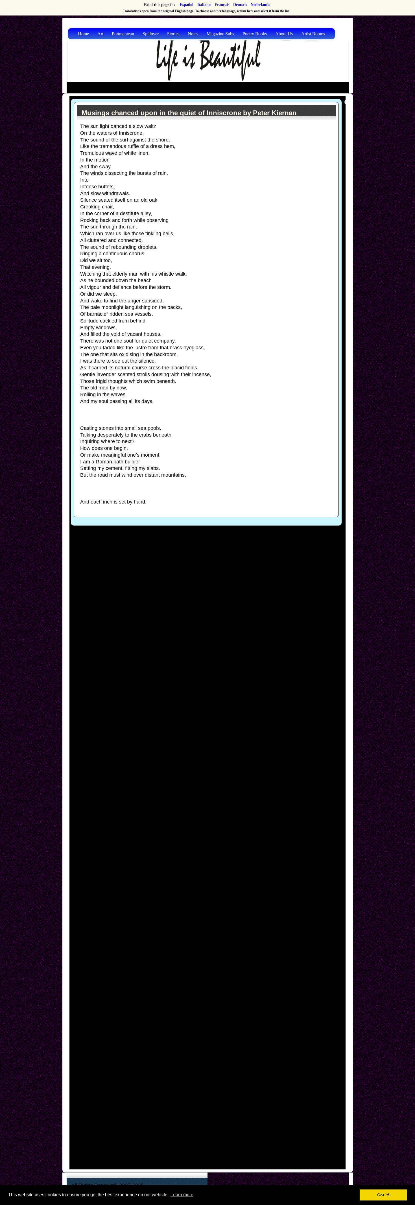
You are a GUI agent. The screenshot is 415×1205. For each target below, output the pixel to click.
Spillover (151, 33)
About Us (284, 33)
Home (83, 33)
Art (100, 33)
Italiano (204, 5)
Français (222, 5)
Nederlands (260, 5)
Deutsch (240, 5)
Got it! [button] (383, 1195)
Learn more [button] (182, 1194)
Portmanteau (123, 33)
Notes (193, 33)
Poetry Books (255, 33)
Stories (173, 33)
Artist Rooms (313, 33)
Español (186, 5)
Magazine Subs (220, 33)
